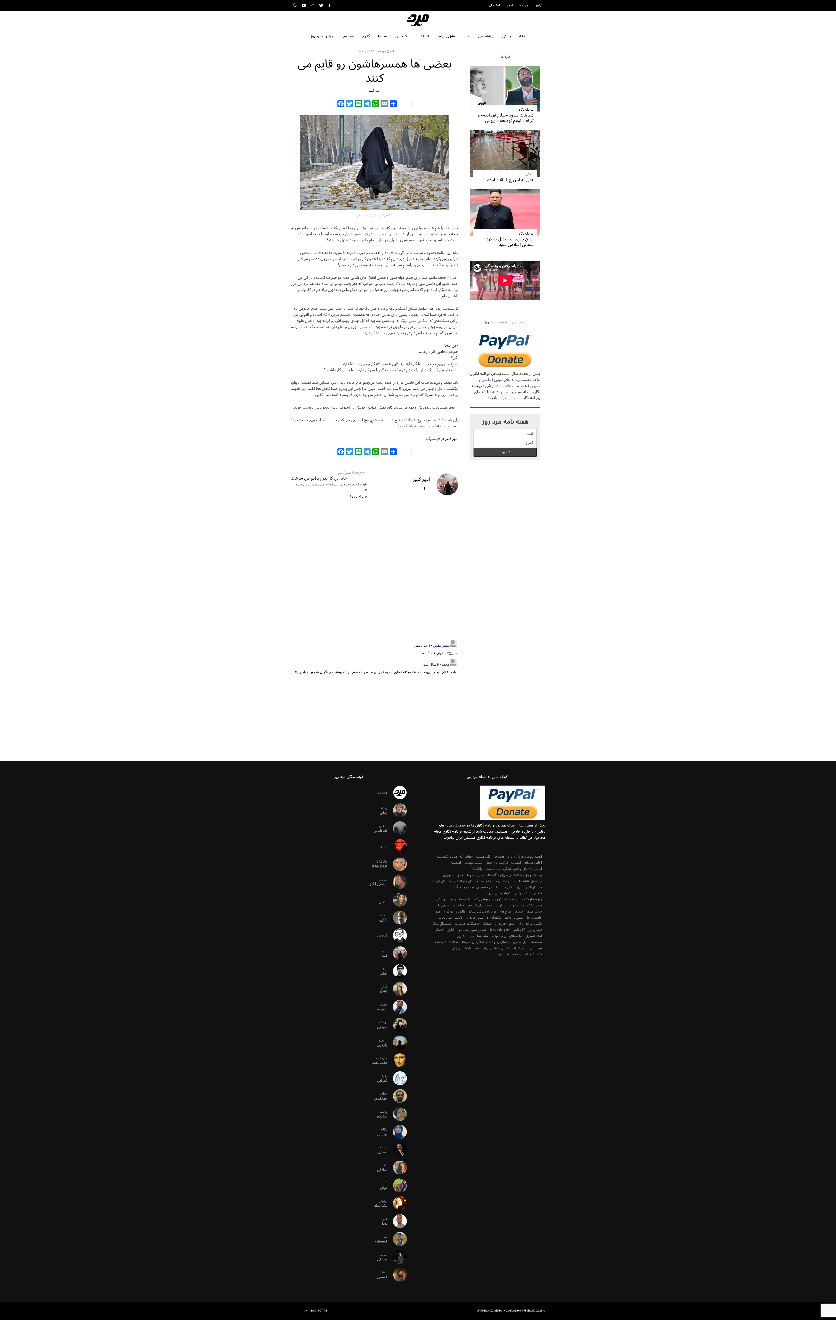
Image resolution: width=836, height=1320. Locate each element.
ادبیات (516, 862)
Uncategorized (530, 856)
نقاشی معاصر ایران (496, 948)
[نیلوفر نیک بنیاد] (397, 1203)
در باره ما (524, 5)
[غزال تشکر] (397, 989)
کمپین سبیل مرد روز (472, 929)
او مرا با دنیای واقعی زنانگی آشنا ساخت (514, 868)
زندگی (529, 174)
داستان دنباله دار (466, 881)
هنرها (467, 948)
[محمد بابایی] (397, 918)
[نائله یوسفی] (397, 1132)
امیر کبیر (375, 90)
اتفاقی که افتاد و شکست (455, 856)
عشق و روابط (514, 917)
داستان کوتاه (442, 881)
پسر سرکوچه (475, 875)
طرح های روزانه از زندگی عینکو (490, 911)
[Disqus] (374, 573)
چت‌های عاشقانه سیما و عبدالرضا (518, 881)
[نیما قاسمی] (397, 1275)
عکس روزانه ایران (530, 923)
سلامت (458, 905)
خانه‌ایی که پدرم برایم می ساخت (319, 478)
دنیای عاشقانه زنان (528, 893)
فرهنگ (487, 923)
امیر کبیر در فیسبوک (442, 438)
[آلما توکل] (397, 1185)
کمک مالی (494, 5)
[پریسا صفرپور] (397, 1114)
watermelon (505, 856)
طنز (438, 911)
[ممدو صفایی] (397, 1150)
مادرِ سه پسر (479, 936)
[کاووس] (397, 935)
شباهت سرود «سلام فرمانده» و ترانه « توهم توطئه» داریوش (506, 118)
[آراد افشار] (397, 971)
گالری (450, 929)
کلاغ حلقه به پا (499, 929)
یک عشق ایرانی (531, 954)
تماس (509, 5)
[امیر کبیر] (397, 953)
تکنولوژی (449, 875)
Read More (358, 496)
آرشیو (539, 5)
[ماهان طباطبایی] (397, 828)
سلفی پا (444, 905)
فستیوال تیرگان (441, 923)
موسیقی (536, 948)
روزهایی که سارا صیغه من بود (469, 899)
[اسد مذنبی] (397, 900)
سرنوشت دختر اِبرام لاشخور (486, 905)
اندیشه (456, 862)
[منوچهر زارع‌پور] (397, 1043)
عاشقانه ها (534, 917)
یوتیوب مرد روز (509, 954)
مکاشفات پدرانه (446, 942)
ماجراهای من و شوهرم (506, 936)
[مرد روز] (397, 792)
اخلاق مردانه (386, 51)
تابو (460, 875)
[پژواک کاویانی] (397, 1025)
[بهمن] (397, 846)
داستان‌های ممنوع (529, 887)
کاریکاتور (519, 929)
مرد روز (382, 792)
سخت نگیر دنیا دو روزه (526, 905)
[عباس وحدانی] (397, 1257)
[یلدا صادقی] (397, 1168)
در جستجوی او (482, 887)
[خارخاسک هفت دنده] (397, 1060)
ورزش (456, 948)
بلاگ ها (477, 868)
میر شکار (520, 948)
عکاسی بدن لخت (450, 917)
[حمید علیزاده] (397, 1007)
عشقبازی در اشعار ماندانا (484, 917)
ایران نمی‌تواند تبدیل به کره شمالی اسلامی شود (510, 242)
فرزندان (500, 923)
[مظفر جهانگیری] (397, 1096)
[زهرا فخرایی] (397, 1078)
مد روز (461, 936)
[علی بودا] (397, 1221)
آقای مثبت (483, 856)
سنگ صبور (534, 911)
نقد (476, 948)
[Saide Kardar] (397, 864)
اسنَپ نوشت (473, 862)
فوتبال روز (535, 929)
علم (511, 923)
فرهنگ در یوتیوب (467, 923)
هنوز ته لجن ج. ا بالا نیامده (510, 179)
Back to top (319, 1310)
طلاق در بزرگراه (454, 911)
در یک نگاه (526, 109)
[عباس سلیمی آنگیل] (397, 882)
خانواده (486, 881)
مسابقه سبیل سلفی (527, 942)
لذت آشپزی (534, 936)
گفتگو (439, 929)
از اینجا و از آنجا (497, 862)
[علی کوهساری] (397, 1239)
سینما (519, 911)
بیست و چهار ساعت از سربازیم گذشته (514, 875)
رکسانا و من (503, 893)
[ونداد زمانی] (397, 810)
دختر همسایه (505, 887)
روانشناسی (483, 893)
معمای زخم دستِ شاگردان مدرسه (485, 942)
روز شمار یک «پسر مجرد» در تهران (517, 899)
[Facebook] (341, 104)
